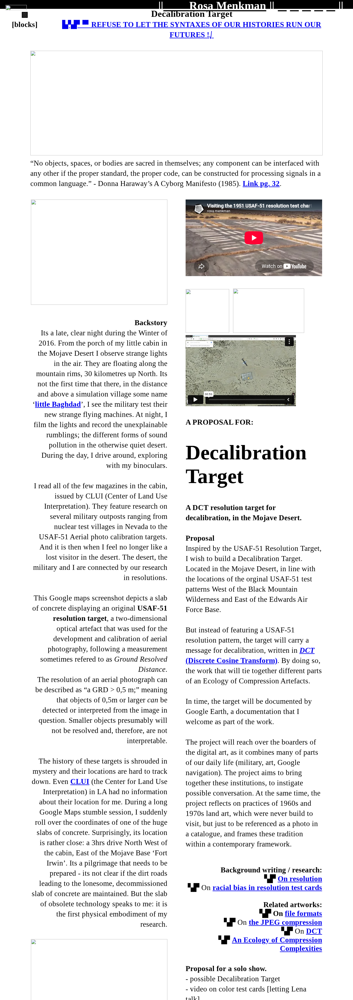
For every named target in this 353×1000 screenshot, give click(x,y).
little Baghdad (58, 404)
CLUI (79, 781)
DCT (314, 931)
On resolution (300, 879)
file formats (303, 913)
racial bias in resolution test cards (267, 887)
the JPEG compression (285, 922)
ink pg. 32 (264, 183)
